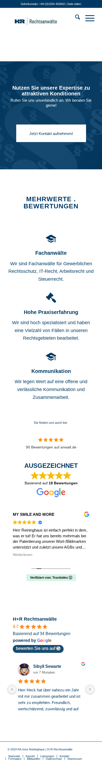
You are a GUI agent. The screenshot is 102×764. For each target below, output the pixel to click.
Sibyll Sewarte (47, 666)
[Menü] (87, 18)
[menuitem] (75, 18)
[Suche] (75, 18)
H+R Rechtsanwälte (35, 619)
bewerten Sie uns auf (35, 648)
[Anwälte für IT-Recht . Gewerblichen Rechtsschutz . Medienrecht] (42, 18)
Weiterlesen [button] (22, 555)
